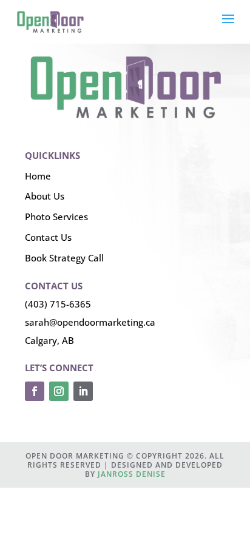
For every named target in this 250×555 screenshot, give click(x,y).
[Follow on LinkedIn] (83, 391)
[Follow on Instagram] (59, 391)
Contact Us (48, 237)
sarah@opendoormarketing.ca (90, 322)
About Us (44, 196)
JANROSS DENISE (132, 474)
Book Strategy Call (64, 258)
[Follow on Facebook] (34, 391)
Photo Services (56, 216)
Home (38, 176)
